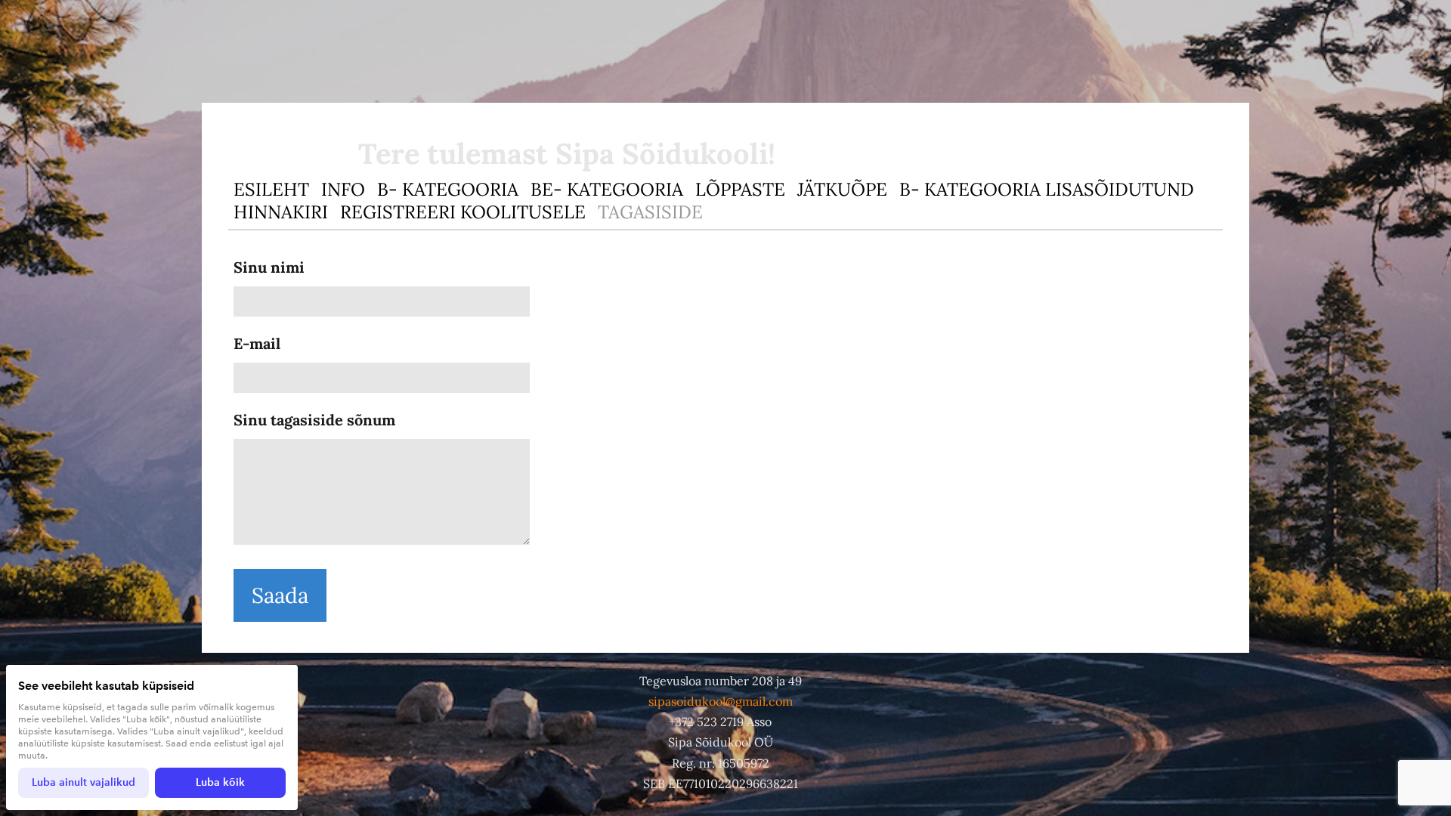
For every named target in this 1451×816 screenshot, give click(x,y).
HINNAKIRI (281, 212)
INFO (343, 189)
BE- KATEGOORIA (607, 189)
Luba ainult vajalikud (83, 782)
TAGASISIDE (650, 212)
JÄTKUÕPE (842, 189)
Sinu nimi (269, 267)
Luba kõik (220, 782)
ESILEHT (271, 189)
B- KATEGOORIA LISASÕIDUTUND (1046, 189)
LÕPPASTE (740, 189)
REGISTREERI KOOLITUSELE (463, 212)
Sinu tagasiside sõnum (314, 419)
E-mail (257, 343)
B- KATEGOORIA (447, 189)
